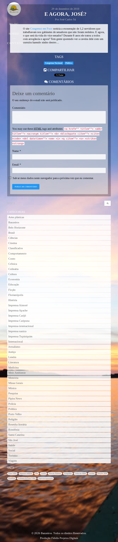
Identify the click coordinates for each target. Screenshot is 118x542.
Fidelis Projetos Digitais (64, 538)
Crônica (12, 263)
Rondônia (13, 429)
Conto (11, 258)
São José (13, 440)
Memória (13, 377)
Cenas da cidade (80, 473)
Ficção (12, 289)
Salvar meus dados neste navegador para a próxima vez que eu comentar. (53, 178)
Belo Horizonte (16, 227)
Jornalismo (14, 346)
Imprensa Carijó (17, 315)
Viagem (12, 460)
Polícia (12, 403)
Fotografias (68, 473)
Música (12, 388)
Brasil (11, 232)
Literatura (13, 362)
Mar (36, 473)
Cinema (12, 243)
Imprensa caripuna (26, 473)
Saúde (11, 445)
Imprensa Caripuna (18, 320)
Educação (13, 284)
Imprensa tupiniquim (45, 478)
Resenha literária (17, 424)
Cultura (12, 274)
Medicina (13, 367)
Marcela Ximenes (55, 473)
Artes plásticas (16, 217)
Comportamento (17, 253)
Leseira (12, 357)
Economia (14, 279)
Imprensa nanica (17, 331)
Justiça (12, 352)
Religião (13, 419)
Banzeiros (13, 222)
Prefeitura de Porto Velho (27, 478)
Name (15, 151)
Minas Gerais (15, 383)
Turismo (13, 455)
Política (68, 63)
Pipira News (15, 398)
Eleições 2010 (102, 473)
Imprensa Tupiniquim (20, 336)
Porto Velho (15, 414)
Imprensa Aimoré (18, 305)
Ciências (13, 238)
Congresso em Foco (41, 28)
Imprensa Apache (18, 310)
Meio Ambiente (17, 372)
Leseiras (92, 473)
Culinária (13, 269)
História (12, 300)
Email (15, 164)
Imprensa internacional (21, 326)
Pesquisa (13, 393)
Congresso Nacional (53, 63)
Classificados (15, 248)
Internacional (15, 341)
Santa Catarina (16, 434)
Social (11, 450)
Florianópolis (15, 295)
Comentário (18, 107)
